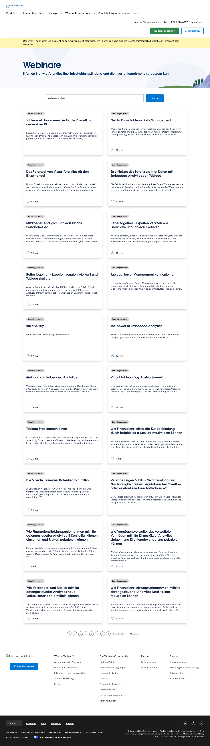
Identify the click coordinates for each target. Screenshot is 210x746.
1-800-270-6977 (179, 22)
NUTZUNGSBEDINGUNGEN (33, 732)
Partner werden (149, 667)
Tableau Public (107, 662)
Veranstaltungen (108, 700)
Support (174, 656)
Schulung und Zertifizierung (184, 667)
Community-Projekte (110, 684)
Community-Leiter (109, 673)
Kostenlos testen (24, 666)
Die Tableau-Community (114, 656)
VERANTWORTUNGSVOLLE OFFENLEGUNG (84, 732)
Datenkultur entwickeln (66, 667)
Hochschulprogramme (111, 695)
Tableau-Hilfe (177, 673)
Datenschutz (55, 732)
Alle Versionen (177, 678)
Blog (43, 723)
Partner (145, 656)
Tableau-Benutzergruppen (113, 667)
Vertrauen (31, 723)
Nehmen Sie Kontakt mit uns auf (150, 22)
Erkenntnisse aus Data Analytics (70, 673)
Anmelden (196, 22)
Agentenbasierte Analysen (67, 662)
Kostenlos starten (164, 30)
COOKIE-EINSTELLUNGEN (17, 737)
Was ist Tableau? (64, 656)
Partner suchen (149, 662)
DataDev (104, 678)
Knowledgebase (178, 662)
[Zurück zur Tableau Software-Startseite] (17, 5)
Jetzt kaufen (192, 30)
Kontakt (58, 684)
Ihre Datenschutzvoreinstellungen (55, 737)
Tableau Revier (107, 689)
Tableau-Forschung (64, 678)
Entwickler (56, 723)
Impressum (11, 732)
